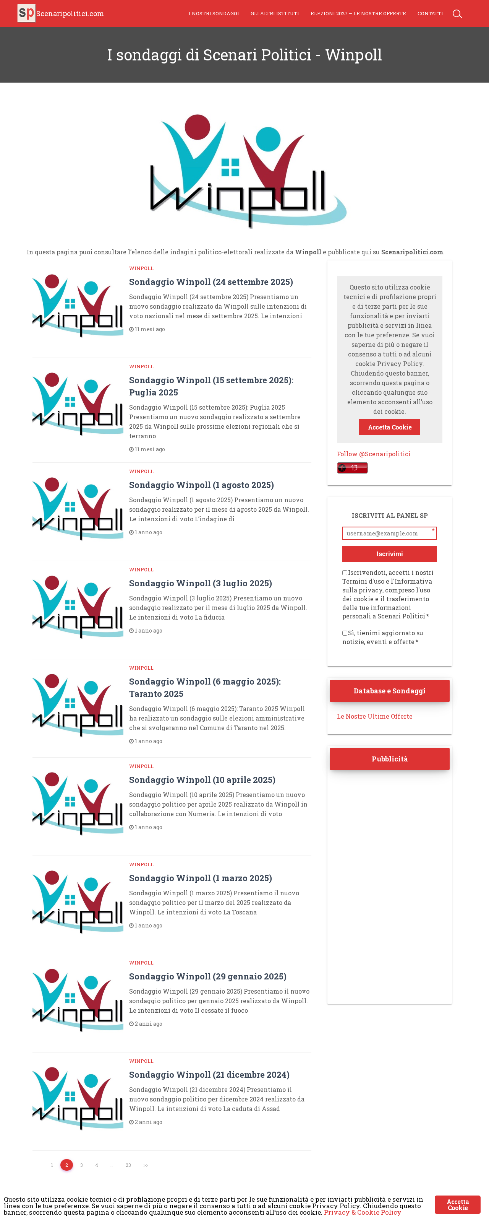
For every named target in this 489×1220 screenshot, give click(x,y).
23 (128, 1165)
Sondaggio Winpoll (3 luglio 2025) (200, 583)
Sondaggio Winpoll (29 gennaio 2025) (208, 976)
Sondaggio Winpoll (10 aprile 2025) (202, 779)
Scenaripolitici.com (70, 13)
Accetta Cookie (389, 427)
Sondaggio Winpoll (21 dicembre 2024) (209, 1074)
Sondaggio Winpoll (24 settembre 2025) (211, 281)
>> (146, 1165)
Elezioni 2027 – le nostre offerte (358, 13)
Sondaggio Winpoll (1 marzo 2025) (200, 877)
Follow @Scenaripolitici (374, 454)
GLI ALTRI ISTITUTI (275, 13)
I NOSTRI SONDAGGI (214, 13)
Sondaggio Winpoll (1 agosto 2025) (201, 484)
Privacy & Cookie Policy (363, 1212)
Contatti (430, 13)
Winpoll (141, 268)
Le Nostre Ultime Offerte (375, 716)
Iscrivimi (390, 554)
